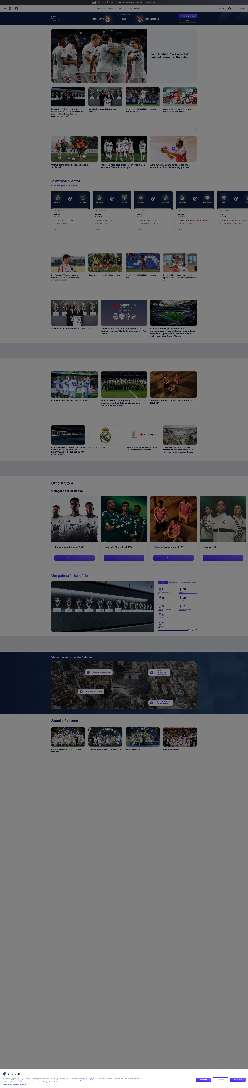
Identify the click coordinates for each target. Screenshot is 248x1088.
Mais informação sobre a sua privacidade (14, 1084)
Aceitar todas (203, 1079)
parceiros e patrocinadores (87, 1080)
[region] (124, 1078)
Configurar (220, 1079)
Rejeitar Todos (238, 1079)
